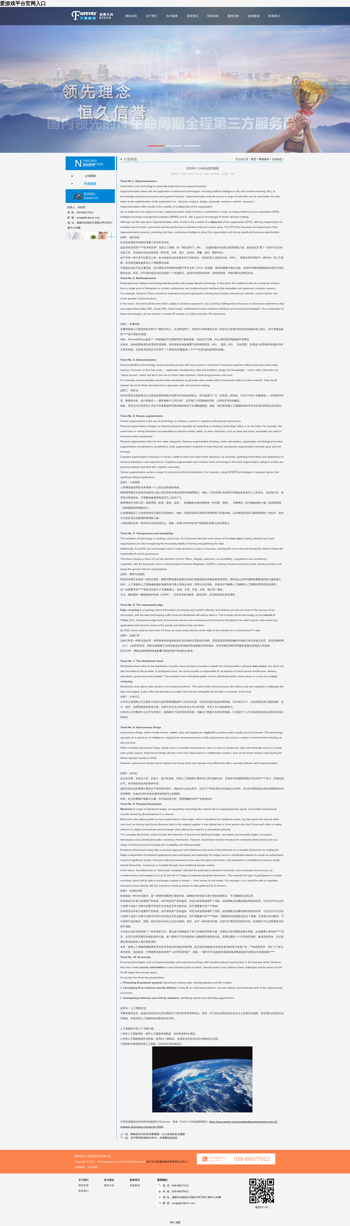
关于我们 (152, 16)
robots (173, 732)
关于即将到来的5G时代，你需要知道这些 (154, 1137)
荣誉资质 (213, 16)
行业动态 (90, 183)
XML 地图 (175, 1222)
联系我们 (274, 16)
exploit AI (209, 732)
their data (236, 538)
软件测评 (93, 1167)
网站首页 (131, 16)
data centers (259, 666)
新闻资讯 (192, 16)
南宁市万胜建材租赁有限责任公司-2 (167, 1161)
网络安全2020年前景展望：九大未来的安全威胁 (158, 1134)
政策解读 (254, 16)
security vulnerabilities (152, 967)
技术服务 (172, 16)
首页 (253, 159)
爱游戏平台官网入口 (23, 3)
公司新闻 (90, 175)
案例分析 (233, 16)
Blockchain (126, 809)
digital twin (216, 221)
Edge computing (129, 609)
